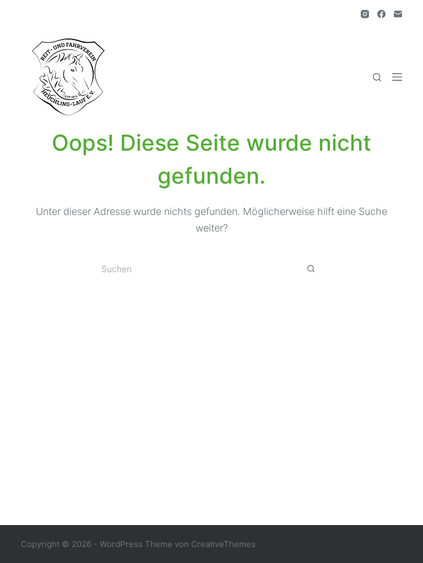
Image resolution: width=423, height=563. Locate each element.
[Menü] (397, 77)
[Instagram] (365, 14)
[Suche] (377, 77)
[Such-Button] (311, 268)
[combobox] (200, 269)
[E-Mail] (398, 14)
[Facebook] (381, 14)
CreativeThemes (223, 544)
